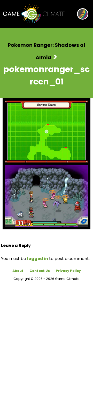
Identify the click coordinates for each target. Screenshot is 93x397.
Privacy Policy (68, 271)
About (18, 271)
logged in (37, 259)
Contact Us (39, 271)
